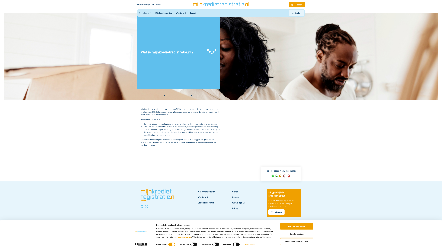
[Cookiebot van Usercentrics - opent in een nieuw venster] (141, 244)
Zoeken (298, 13)
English (158, 4)
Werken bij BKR (238, 202)
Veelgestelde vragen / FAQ (145, 4)
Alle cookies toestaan (296, 226)
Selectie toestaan (297, 234)
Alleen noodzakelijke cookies (296, 241)
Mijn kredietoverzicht (163, 13)
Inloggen (298, 4)
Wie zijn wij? (181, 13)
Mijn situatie (144, 13)
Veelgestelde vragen (206, 202)
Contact (193, 13)
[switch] (193, 244)
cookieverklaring (184, 237)
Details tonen (249, 244)
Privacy (235, 208)
